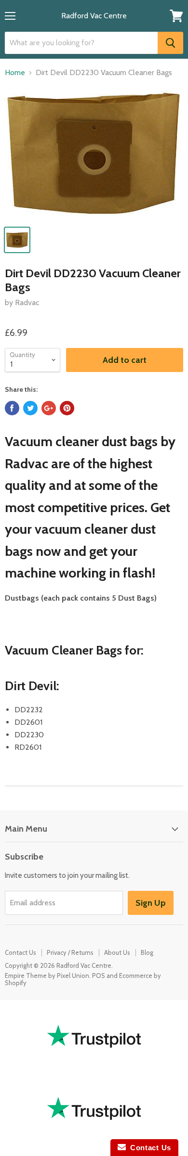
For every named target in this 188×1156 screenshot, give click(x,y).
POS (98, 975)
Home (15, 72)
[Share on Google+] (48, 408)
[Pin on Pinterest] (67, 408)
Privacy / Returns (70, 952)
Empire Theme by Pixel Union (47, 975)
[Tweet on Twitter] (30, 408)
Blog (147, 952)
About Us (117, 952)
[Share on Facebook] (12, 408)
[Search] (170, 43)
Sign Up (150, 903)
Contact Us (20, 952)
